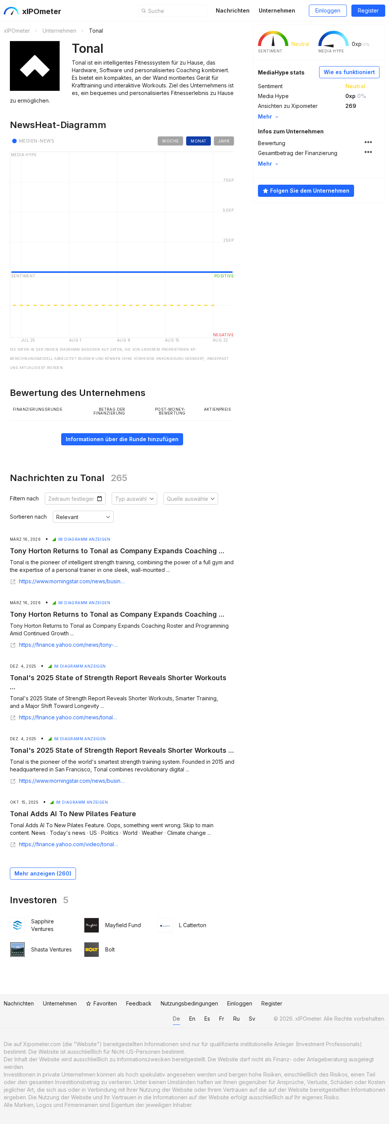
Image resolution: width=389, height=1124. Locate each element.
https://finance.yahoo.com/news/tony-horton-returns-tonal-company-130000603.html (69, 645)
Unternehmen (277, 10)
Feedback (139, 1003)
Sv (252, 1018)
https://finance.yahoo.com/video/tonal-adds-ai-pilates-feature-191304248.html (69, 844)
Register (368, 10)
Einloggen (327, 10)
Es (207, 1018)
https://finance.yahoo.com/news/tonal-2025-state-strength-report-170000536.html (69, 717)
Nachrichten (233, 10)
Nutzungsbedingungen (189, 1003)
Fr (221, 1018)
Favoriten (105, 1003)
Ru (236, 1018)
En (192, 1018)
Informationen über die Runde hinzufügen (122, 439)
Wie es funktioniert (349, 72)
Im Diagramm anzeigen (84, 539)
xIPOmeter (41, 11)
